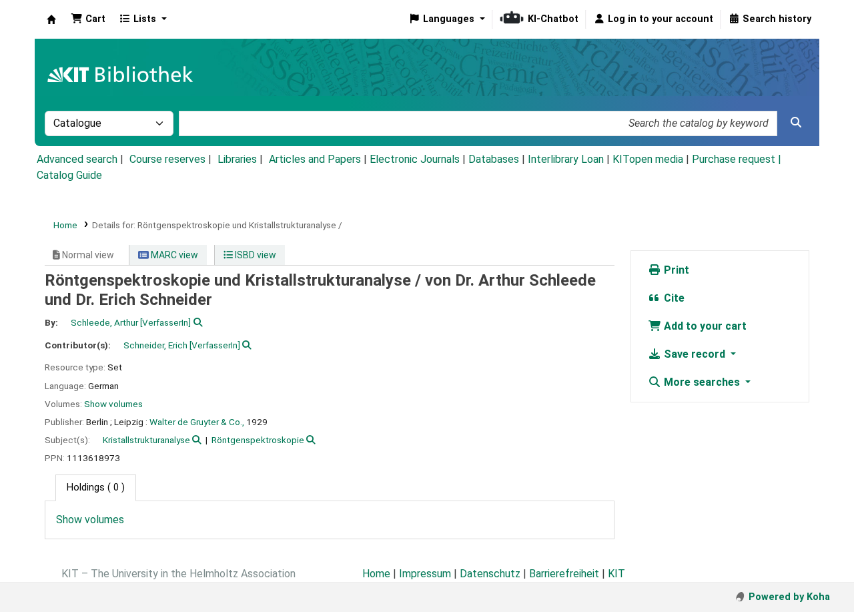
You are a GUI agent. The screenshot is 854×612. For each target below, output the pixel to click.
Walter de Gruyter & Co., (196, 421)
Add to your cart (704, 326)
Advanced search (77, 159)
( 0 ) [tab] (96, 487)
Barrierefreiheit (564, 573)
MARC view (173, 255)
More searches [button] (702, 382)
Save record (694, 354)
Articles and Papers (315, 159)
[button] (88, 19)
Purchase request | (736, 159)
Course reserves (167, 159)
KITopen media (647, 159)
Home (65, 225)
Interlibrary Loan (566, 159)
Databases (493, 159)
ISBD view (254, 255)
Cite (673, 298)
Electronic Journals (415, 159)
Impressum (425, 573)
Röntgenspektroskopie (257, 439)
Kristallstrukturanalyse (146, 439)
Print (675, 270)
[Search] (796, 123)
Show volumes (113, 403)
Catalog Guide (69, 175)
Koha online (51, 19)
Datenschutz (490, 573)
